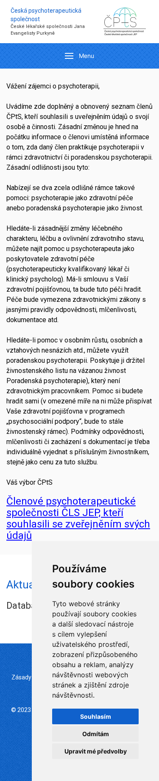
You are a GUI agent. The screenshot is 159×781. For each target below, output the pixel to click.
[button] (79, 56)
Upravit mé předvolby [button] (95, 751)
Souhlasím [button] (95, 716)
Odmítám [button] (95, 733)
